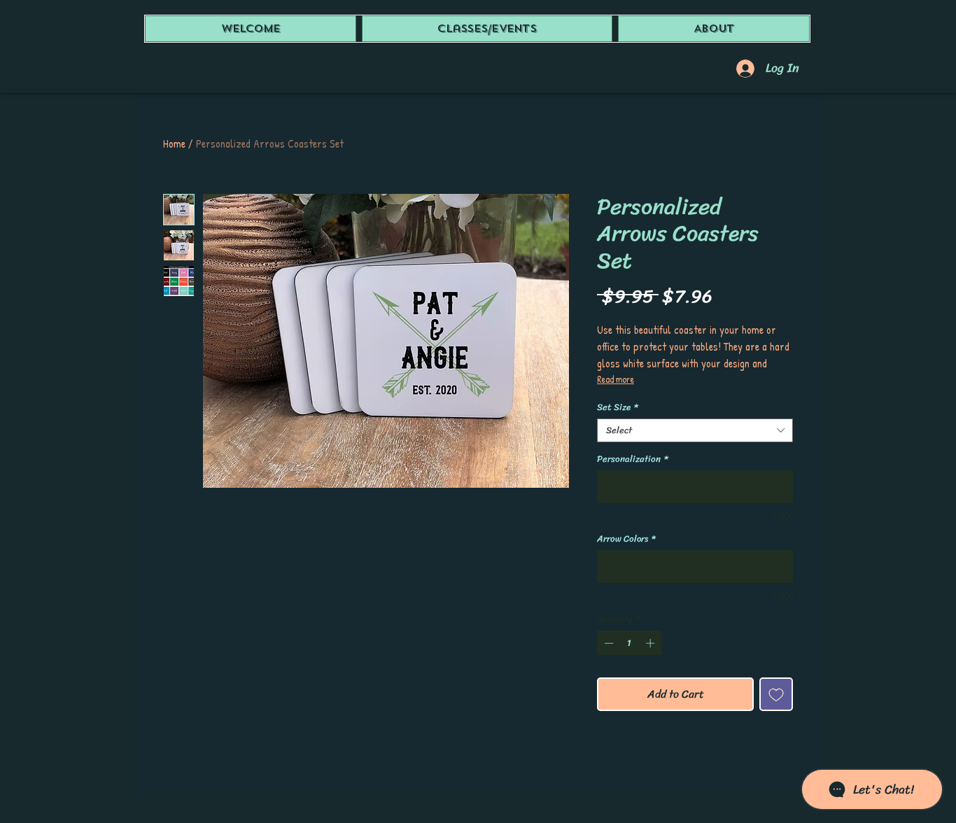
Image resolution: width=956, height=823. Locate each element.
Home (174, 143)
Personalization (632, 459)
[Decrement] (607, 643)
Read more (615, 379)
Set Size (617, 407)
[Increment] (651, 643)
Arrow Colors (626, 538)
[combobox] (695, 430)
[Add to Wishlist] (776, 694)
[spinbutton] (629, 643)
